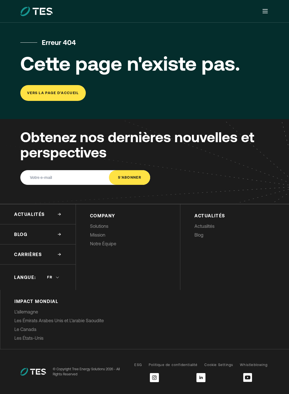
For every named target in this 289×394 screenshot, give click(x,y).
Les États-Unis (28, 338)
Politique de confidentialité (173, 365)
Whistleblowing (254, 365)
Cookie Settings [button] (218, 365)
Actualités (204, 226)
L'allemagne (26, 311)
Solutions (99, 226)
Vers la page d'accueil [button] (53, 93)
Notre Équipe (103, 243)
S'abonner (129, 177)
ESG (138, 365)
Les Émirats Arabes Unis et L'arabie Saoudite (59, 320)
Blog (198, 234)
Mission (97, 234)
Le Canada (25, 329)
